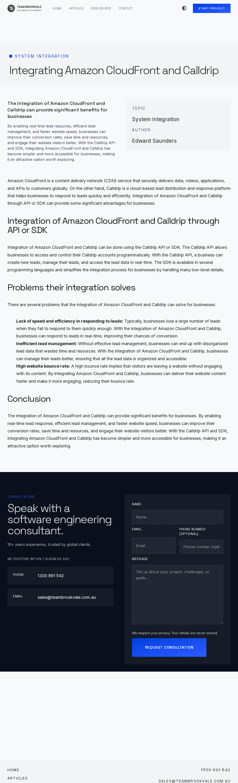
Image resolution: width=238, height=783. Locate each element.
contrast (184, 8)
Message (140, 559)
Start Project (211, 8)
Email (137, 529)
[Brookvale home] (24, 8)
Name (137, 504)
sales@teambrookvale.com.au (67, 597)
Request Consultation (169, 647)
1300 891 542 (51, 575)
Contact (126, 8)
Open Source (100, 8)
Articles (76, 8)
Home (57, 8)
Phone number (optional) (192, 531)
